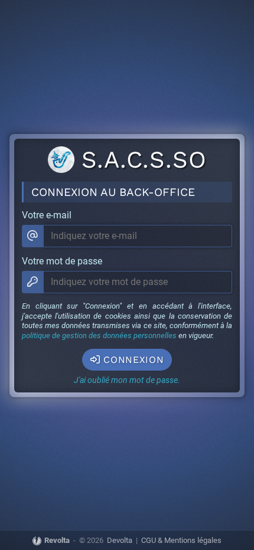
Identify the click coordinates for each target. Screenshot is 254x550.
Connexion (133, 359)
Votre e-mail (46, 215)
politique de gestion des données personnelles (99, 335)
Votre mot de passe (62, 261)
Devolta (119, 541)
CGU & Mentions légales (181, 541)
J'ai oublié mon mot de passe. (127, 380)
